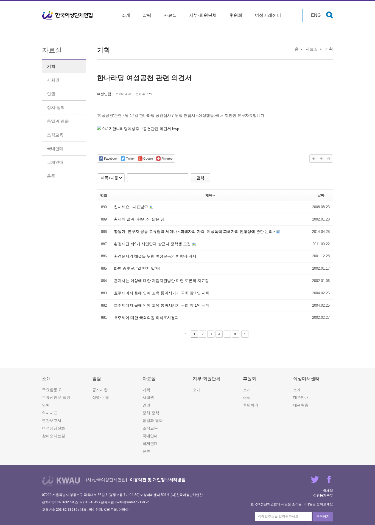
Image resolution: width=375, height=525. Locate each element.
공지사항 (100, 390)
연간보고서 (51, 420)
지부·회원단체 (203, 15)
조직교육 (55, 134)
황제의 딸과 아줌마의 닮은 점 (139, 219)
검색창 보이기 (329, 15)
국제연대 (55, 162)
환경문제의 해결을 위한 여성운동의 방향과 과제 (155, 256)
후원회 (235, 15)
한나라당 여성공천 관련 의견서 (144, 77)
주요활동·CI (52, 390)
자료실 (170, 15)
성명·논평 (100, 397)
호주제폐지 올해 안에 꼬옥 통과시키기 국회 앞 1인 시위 (161, 293)
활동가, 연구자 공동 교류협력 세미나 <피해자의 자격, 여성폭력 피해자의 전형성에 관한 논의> (195, 231)
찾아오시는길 (53, 436)
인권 (51, 93)
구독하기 (322, 516)
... (227, 334)
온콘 (51, 176)
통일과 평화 (58, 121)
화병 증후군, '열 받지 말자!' (137, 268)
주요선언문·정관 (56, 397)
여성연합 (104, 94)
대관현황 (301, 405)
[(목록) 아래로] (321, 158)
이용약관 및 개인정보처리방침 (158, 479)
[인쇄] (329, 158)
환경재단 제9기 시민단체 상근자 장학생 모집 (153, 244)
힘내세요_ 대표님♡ (131, 207)
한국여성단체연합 (68, 15)
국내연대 (55, 148)
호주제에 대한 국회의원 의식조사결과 (146, 317)
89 (235, 334)
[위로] (313, 158)
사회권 (53, 80)
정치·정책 (56, 107)
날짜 (320, 195)
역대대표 (49, 413)
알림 (146, 15)
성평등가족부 (323, 495)
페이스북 (329, 479)
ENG (316, 15)
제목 (208, 195)
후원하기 (250, 405)
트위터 (315, 479)
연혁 (46, 405)
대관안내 (301, 397)
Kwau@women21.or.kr (132, 502)
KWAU (61, 481)
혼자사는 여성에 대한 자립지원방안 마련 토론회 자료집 (161, 280)
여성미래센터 (268, 15)
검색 (200, 178)
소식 (247, 397)
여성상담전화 (53, 428)
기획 (51, 66)
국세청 (328, 491)
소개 (125, 15)
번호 (103, 195)
